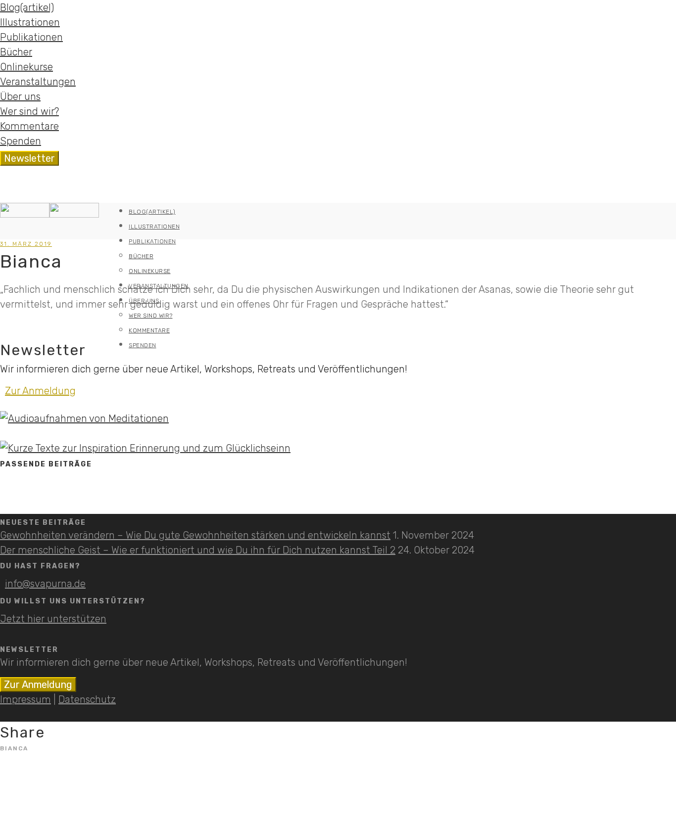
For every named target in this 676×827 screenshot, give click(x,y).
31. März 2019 (26, 243)
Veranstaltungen (38, 82)
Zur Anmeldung (40, 391)
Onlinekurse (26, 67)
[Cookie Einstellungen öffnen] (22, 814)
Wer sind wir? (29, 111)
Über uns (20, 96)
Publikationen (31, 37)
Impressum (25, 699)
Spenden (20, 141)
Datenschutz (87, 699)
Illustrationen (30, 22)
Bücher (16, 52)
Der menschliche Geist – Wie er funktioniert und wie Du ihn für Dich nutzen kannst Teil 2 (197, 550)
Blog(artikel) (27, 7)
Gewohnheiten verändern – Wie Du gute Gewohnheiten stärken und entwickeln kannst (195, 535)
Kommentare (29, 126)
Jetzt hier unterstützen (53, 619)
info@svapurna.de (45, 584)
